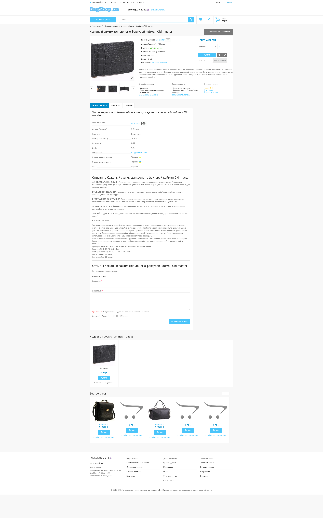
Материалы (168, 467)
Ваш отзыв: (97, 291)
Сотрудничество (170, 476)
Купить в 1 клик (220, 60)
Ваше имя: (96, 281)
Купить (207, 55)
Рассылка (204, 476)
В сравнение (109, 383)
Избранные (205, 472)
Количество (203, 47)
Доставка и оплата (126, 2)
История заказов (207, 467)
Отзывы (129, 105)
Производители (169, 463)
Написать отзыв (211, 92)
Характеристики (99, 105)
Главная (113, 2)
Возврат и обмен (134, 472)
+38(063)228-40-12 (137, 9)
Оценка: (95, 316)
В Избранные (98, 383)
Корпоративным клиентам (138, 463)
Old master (160, 40)
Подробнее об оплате (181, 94)
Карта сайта (168, 480)
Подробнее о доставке (148, 94)
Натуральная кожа (159, 63)
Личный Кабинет (207, 463)
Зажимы (98, 26)
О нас (165, 472)
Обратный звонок (158, 9)
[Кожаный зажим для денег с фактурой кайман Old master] (132, 78)
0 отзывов (208, 90)
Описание (115, 105)
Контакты (140, 2)
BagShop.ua (164, 490)
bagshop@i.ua (97, 463)
